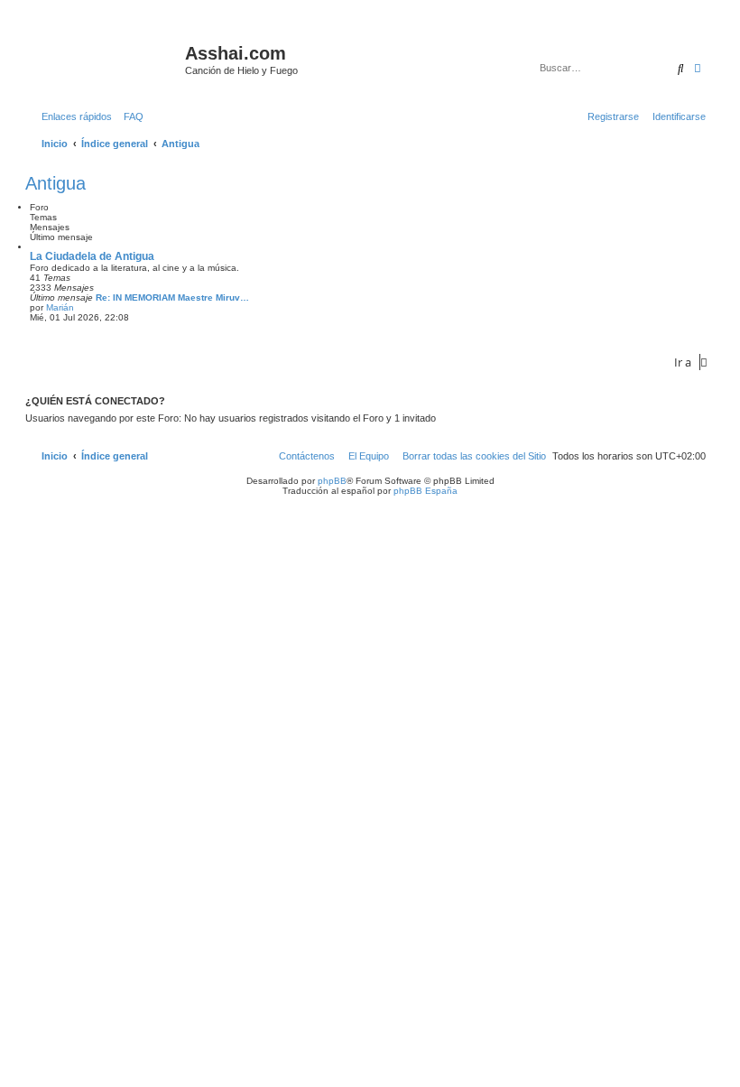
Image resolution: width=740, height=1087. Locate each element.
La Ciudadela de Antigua (92, 256)
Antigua (55, 183)
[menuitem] (129, 116)
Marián (60, 307)
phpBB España (425, 491)
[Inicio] (107, 59)
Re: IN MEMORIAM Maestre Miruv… (172, 297)
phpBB (332, 481)
